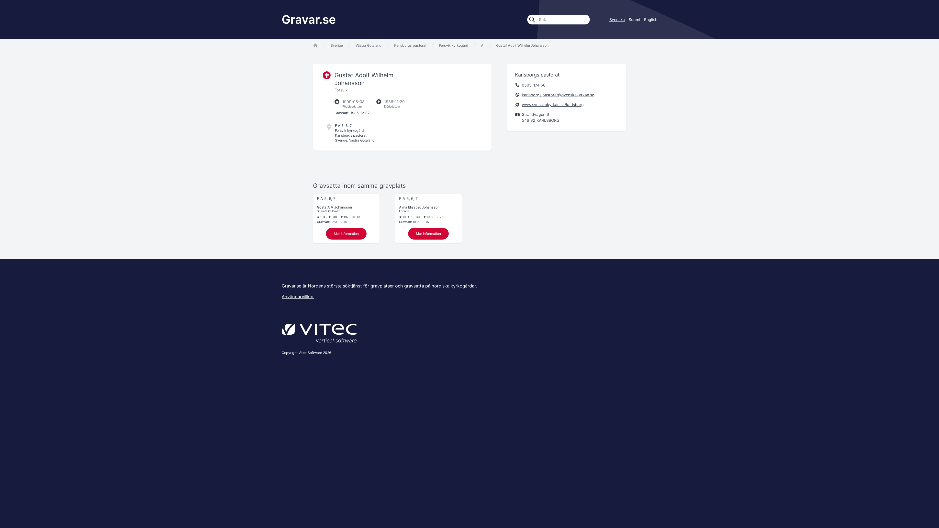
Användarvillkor (298, 296)
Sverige (337, 45)
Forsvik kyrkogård (453, 45)
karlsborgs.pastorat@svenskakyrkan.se (558, 94)
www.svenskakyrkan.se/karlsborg (553, 104)
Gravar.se (309, 19)
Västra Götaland (368, 45)
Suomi (634, 19)
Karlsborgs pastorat (410, 45)
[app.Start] (315, 45)
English (650, 19)
